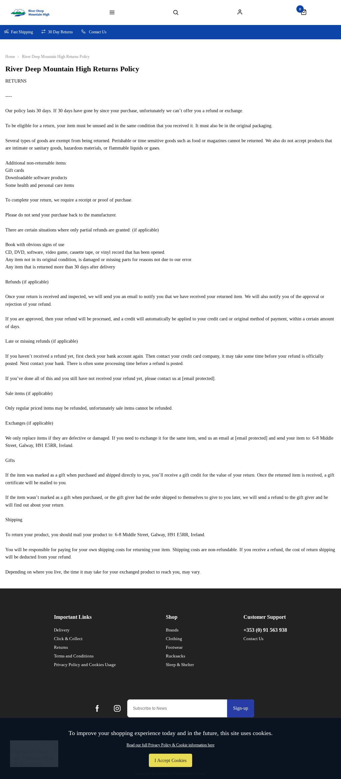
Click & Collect (68, 638)
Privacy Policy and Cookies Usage (85, 664)
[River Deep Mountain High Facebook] (97, 708)
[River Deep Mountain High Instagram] (117, 708)
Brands (172, 629)
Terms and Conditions (74, 655)
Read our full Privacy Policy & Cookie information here (170, 745)
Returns (61, 647)
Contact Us (253, 638)
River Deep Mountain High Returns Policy (56, 56)
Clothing (174, 638)
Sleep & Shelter (180, 664)
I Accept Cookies (170, 760)
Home (10, 56)
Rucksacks (175, 655)
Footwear (174, 647)
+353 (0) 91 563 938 (265, 630)
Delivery (62, 629)
